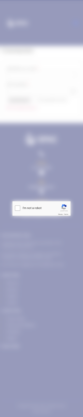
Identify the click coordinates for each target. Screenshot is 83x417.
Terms (66, 214)
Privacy (60, 214)
